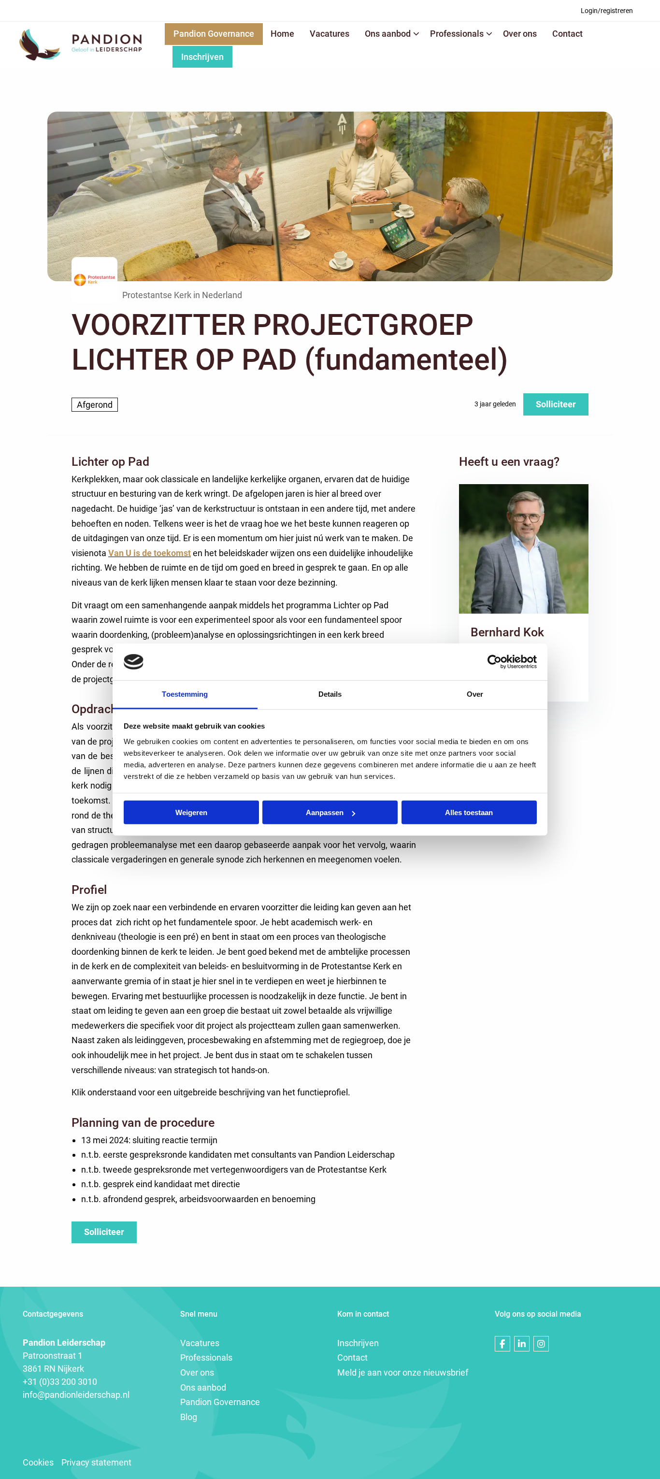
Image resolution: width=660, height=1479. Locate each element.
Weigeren (191, 812)
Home (282, 34)
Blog (188, 1417)
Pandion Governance (213, 34)
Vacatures (329, 34)
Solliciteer (556, 404)
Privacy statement (96, 1462)
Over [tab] (475, 694)
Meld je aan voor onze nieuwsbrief (402, 1372)
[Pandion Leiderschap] (80, 45)
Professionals (457, 34)
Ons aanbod (388, 34)
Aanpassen (325, 812)
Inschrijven (202, 57)
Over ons (520, 34)
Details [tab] (330, 694)
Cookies (38, 1462)
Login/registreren (607, 10)
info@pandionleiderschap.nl (76, 1395)
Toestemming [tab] (185, 694)
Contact (567, 34)
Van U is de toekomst (149, 553)
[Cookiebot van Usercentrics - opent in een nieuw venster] (494, 662)
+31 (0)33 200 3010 (60, 1382)
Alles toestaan (469, 812)
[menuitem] (607, 10)
